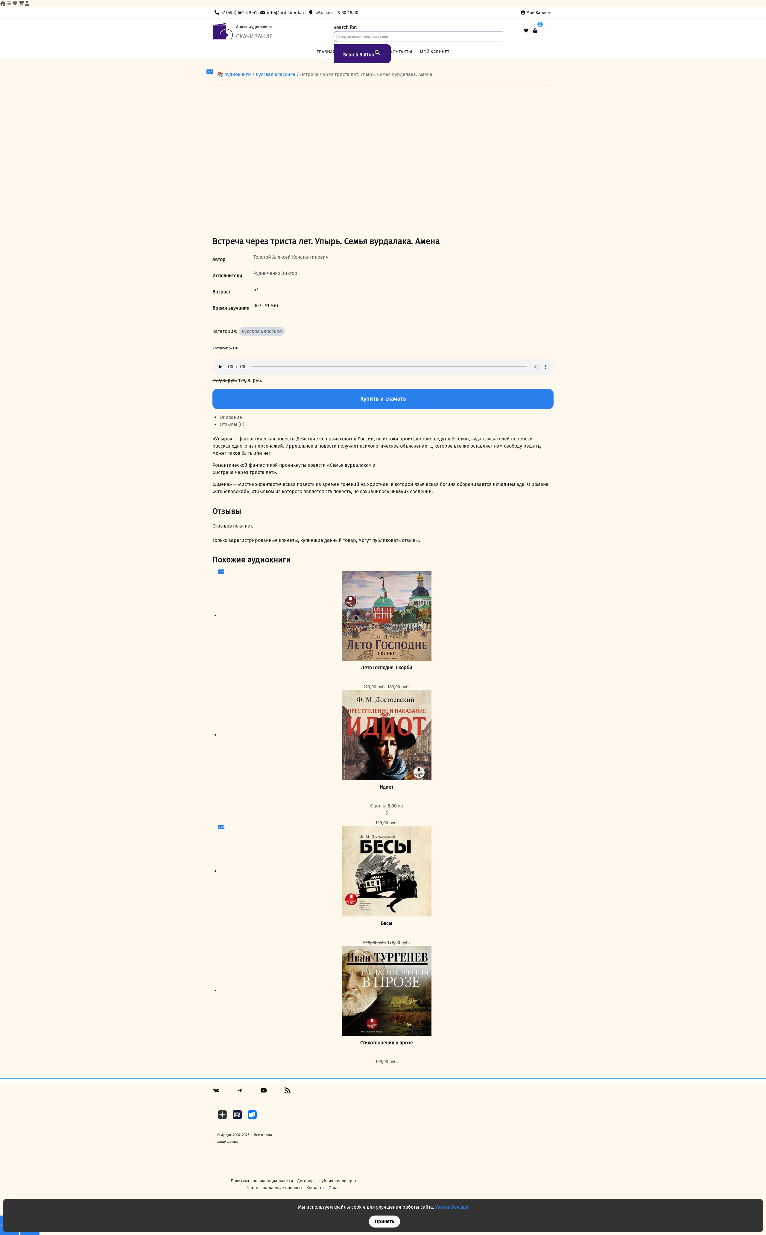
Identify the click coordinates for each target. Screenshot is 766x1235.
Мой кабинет (539, 12)
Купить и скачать (383, 398)
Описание (231, 417)
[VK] (216, 1092)
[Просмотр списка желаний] (526, 31)
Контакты (401, 51)
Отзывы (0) (232, 424)
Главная (326, 51)
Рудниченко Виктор (275, 273)
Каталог (353, 51)
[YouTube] (263, 1092)
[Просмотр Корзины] (535, 31)
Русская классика (275, 74)
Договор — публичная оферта (326, 1181)
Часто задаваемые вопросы (274, 1187)
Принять (384, 1221)
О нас (376, 51)
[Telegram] (240, 1092)
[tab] (387, 417)
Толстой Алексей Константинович (291, 257)
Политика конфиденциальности (262, 1181)
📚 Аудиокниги (234, 74)
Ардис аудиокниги (254, 26)
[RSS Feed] (287, 1092)
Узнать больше (451, 1207)
